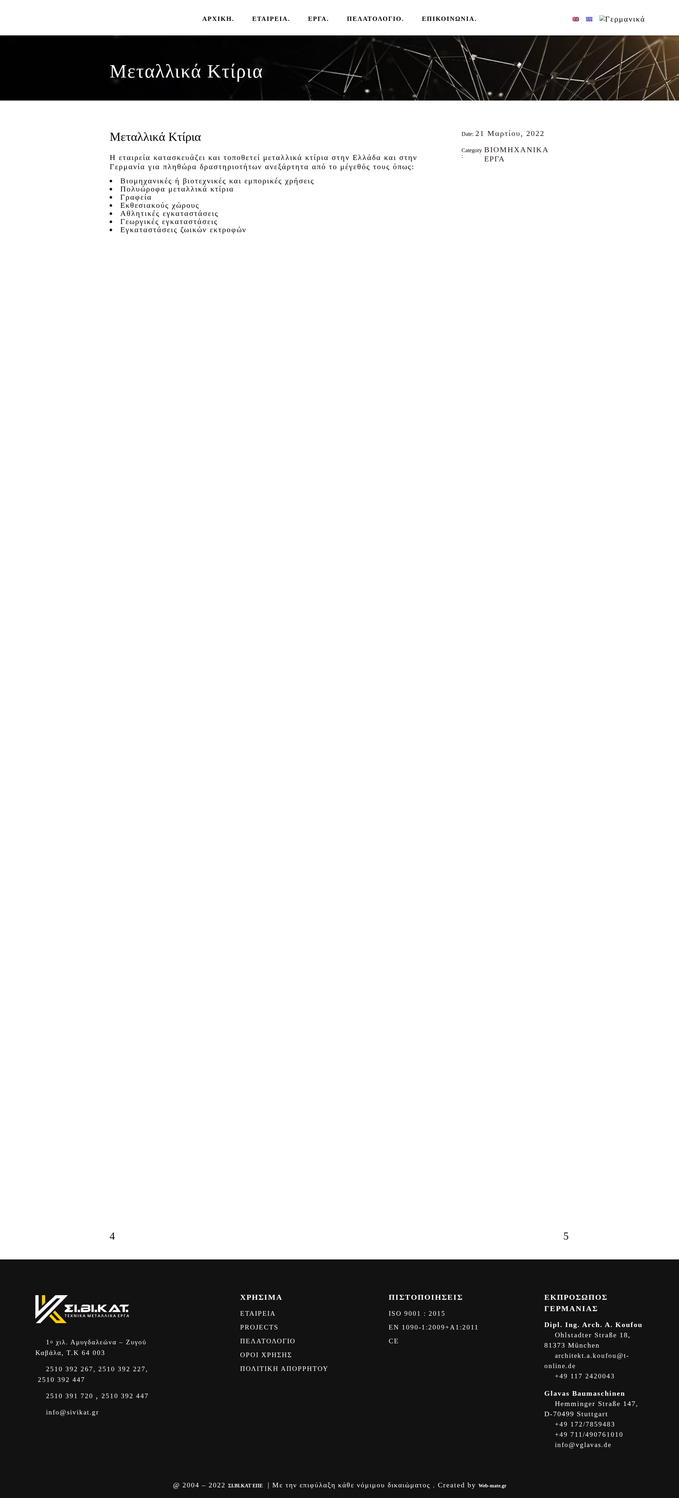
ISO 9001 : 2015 (417, 1313)
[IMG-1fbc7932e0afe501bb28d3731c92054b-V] (122, 265)
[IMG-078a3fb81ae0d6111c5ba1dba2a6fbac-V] (122, 357)
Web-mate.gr (492, 1485)
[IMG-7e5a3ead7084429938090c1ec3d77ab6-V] (122, 385)
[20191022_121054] (122, 927)
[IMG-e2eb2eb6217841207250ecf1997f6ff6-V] (122, 307)
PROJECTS (259, 1327)
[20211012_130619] (122, 1120)
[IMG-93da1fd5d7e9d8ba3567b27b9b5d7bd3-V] (122, 364)
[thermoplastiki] (122, 1176)
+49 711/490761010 (587, 1434)
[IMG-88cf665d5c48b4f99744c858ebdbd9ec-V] (122, 350)
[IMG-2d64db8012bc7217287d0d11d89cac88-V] (122, 272)
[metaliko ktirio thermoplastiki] (122, 820)
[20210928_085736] (122, 1134)
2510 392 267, (69, 1369)
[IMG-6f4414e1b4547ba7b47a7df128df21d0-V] (122, 378)
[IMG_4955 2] (122, 442)
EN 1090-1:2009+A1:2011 (434, 1327)
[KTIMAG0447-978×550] (122, 856)
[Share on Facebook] (464, 176)
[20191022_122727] (122, 941)
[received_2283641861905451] (122, 976)
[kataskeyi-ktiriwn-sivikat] (122, 478)
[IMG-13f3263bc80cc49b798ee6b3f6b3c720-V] (122, 371)
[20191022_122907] (122, 955)
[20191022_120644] (122, 899)
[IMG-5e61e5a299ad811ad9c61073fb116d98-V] (122, 322)
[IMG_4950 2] (122, 407)
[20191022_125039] (122, 884)
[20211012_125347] (122, 1141)
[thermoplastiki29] (122, 1201)
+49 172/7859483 (583, 1424)
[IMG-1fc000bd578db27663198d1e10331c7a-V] (122, 300)
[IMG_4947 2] (122, 421)
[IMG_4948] (122, 414)
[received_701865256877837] (122, 962)
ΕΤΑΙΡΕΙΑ (258, 1313)
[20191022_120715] (122, 906)
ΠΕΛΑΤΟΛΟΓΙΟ (268, 1341)
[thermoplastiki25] (122, 849)
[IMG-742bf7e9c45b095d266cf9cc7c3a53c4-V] (122, 336)
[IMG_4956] (122, 449)
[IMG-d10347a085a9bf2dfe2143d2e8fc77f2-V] (122, 1042)
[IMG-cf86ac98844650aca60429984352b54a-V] (122, 1063)
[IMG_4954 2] (122, 1056)
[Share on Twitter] (473, 176)
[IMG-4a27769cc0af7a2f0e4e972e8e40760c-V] (122, 279)
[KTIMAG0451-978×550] (122, 870)
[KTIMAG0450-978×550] (122, 863)
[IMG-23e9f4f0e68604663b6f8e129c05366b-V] (122, 400)
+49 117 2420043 (583, 1376)
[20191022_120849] (122, 913)
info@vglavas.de (581, 1444)
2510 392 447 (60, 1379)
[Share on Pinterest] (491, 176)
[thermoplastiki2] (122, 842)
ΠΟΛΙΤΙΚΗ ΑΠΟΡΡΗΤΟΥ (285, 1368)
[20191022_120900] (122, 920)
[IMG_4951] (122, 435)
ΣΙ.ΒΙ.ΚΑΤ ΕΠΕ (245, 1485)
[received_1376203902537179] (122, 969)
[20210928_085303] (122, 1127)
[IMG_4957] (122, 456)
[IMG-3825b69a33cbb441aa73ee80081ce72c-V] (122, 1049)
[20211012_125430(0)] (122, 1084)
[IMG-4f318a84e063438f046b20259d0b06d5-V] (122, 286)
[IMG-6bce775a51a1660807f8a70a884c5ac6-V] (122, 392)
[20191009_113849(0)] (122, 892)
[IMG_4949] (122, 428)
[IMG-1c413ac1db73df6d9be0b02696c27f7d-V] (122, 251)
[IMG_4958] (122, 1077)
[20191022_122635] (122, 934)
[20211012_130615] (122, 1112)
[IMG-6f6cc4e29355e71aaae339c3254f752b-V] (122, 315)
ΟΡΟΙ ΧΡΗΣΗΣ (266, 1355)
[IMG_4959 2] (122, 1091)
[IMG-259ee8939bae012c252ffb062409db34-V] (122, 343)
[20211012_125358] (122, 1070)
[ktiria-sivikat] (122, 511)
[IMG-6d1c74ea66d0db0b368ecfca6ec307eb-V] (122, 258)
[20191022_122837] (122, 948)
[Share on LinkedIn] (482, 176)
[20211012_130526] (122, 1105)
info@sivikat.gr (71, 1412)
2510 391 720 (69, 1396)
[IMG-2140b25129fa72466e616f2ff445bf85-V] (122, 329)
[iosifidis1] (122, 798)
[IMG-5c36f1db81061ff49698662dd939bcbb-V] (122, 293)
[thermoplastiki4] (122, 791)
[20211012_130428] (122, 1098)
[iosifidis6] (122, 877)
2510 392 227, (122, 1369)
